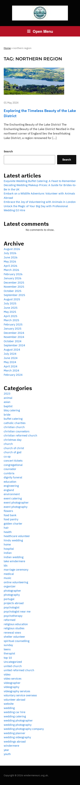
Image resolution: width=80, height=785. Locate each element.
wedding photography (17, 725)
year (6, 750)
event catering (13, 498)
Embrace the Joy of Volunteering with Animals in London (40, 202)
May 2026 (10, 261)
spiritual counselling (16, 641)
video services (12, 678)
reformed (9, 620)
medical (9, 574)
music (7, 578)
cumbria (9, 473)
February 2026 (13, 274)
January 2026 (12, 278)
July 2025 (10, 303)
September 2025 (14, 295)
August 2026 (12, 249)
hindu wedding (13, 540)
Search (8, 151)
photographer (12, 590)
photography (12, 594)
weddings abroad (15, 741)
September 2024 (14, 345)
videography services (17, 691)
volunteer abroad (14, 699)
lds (5, 565)
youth (7, 754)
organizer (10, 586)
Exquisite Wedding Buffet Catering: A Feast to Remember (40, 181)
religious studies (14, 628)
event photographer (16, 502)
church (8, 444)
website (9, 703)
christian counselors (16, 431)
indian (8, 553)
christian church (14, 427)
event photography (15, 507)
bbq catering (12, 410)
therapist (9, 653)
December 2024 (14, 333)
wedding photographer (18, 720)
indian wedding (13, 557)
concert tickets (13, 460)
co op (7, 456)
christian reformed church (20, 435)
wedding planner (14, 733)
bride (7, 414)
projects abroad (14, 603)
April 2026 (10, 266)
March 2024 (11, 370)
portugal (9, 599)
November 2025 (14, 286)
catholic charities (14, 423)
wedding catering (15, 716)
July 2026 (10, 253)
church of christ (14, 448)
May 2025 (10, 312)
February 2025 (13, 324)
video (7, 674)
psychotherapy (13, 616)
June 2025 (10, 307)
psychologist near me (17, 611)
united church (13, 666)
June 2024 (10, 358)
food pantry (11, 519)
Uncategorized (13, 662)
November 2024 (14, 337)
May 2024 (10, 362)
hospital (9, 548)
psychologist (11, 607)
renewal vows (12, 632)
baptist (8, 406)
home (7, 544)
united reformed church (19, 670)
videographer (12, 683)
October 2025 (12, 291)
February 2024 (13, 374)
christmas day (12, 439)
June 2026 (10, 257)
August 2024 (12, 349)
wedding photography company (24, 729)
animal (8, 398)
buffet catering (13, 418)
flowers (8, 511)
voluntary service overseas (20, 695)
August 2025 (12, 299)
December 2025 (14, 282)
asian (7, 402)
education (10, 481)
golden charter (13, 523)
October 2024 (12, 341)
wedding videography (17, 737)
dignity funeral (13, 477)
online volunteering (16, 582)
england (9, 490)
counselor (10, 469)
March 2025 (11, 320)
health (8, 532)
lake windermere (14, 561)
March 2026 (11, 270)
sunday (8, 645)
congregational (13, 465)
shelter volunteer (14, 636)
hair (6, 527)
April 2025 (10, 316)
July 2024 (10, 353)
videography (11, 687)
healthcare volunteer (17, 536)
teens (7, 649)
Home (7, 48)
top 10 (8, 657)
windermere (11, 745)
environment (12, 494)
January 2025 (12, 328)
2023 (7, 393)
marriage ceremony (16, 569)
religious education (16, 624)
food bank (10, 515)
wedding (9, 708)
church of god (12, 452)
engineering (11, 486)
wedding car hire (14, 712)
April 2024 (10, 366)
